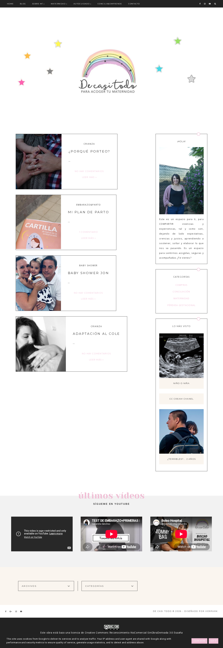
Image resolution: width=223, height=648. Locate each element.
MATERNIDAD (58, 4)
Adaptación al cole (96, 334)
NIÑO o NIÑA (181, 383)
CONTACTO (134, 4)
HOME (10, 4)
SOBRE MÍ (37, 4)
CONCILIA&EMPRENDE (110, 4)
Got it (213, 641)
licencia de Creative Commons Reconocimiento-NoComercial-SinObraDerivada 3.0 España (127, 632)
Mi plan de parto (88, 212)
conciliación (181, 291)
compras (181, 285)
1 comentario (88, 232)
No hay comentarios (89, 171)
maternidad (182, 298)
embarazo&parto (88, 204)
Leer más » (89, 177)
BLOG (23, 4)
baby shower (88, 265)
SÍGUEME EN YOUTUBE (111, 503)
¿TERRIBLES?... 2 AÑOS (181, 459)
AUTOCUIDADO (82, 4)
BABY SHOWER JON (88, 273)
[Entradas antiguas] (149, 386)
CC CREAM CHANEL (181, 398)
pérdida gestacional (181, 305)
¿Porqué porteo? (89, 151)
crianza (89, 144)
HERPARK (211, 611)
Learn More (199, 641)
